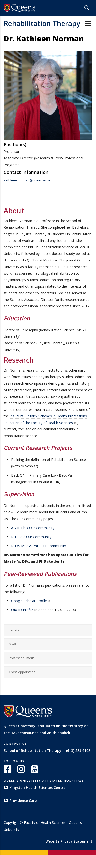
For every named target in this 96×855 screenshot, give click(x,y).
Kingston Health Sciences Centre (37, 787)
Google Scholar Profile (29, 600)
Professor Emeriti (22, 658)
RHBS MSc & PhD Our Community (38, 545)
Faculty (14, 630)
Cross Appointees (22, 672)
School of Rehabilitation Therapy (32, 750)
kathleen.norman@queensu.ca (27, 180)
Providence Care (23, 800)
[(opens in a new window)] (20, 8)
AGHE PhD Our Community (32, 527)
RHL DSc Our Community (31, 536)
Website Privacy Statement (69, 841)
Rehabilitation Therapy (42, 23)
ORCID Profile (22, 609)
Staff (12, 644)
